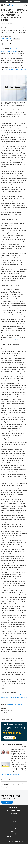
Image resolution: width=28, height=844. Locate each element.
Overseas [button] (4, 787)
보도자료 (14, 818)
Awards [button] (20, 784)
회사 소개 (11, 841)
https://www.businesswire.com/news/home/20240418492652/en (14, 697)
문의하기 (13, 834)
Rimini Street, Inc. (6, 39)
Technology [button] (5, 784)
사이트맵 (21, 841)
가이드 (14, 825)
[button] (2, 44)
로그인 (6, 841)
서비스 (14, 821)
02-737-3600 (14, 831)
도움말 (14, 828)
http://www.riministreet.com (15, 704)
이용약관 (16, 841)
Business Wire (14, 49)
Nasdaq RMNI (17, 38)
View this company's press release (11, 774)
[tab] (14, 818)
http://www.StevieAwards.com (17, 340)
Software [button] (12, 784)
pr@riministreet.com (7, 719)
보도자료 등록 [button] (14, 813)
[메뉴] (2, 5)
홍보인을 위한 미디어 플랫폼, (14, 1)
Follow (24, 746)
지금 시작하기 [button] (7, 802)
